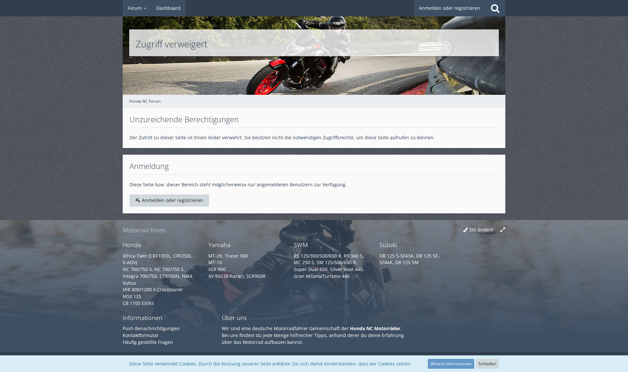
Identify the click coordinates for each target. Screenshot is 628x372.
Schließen (487, 363)
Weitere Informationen (451, 363)
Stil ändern (481, 230)
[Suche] (495, 8)
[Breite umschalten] (502, 230)
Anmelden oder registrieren (449, 8)
